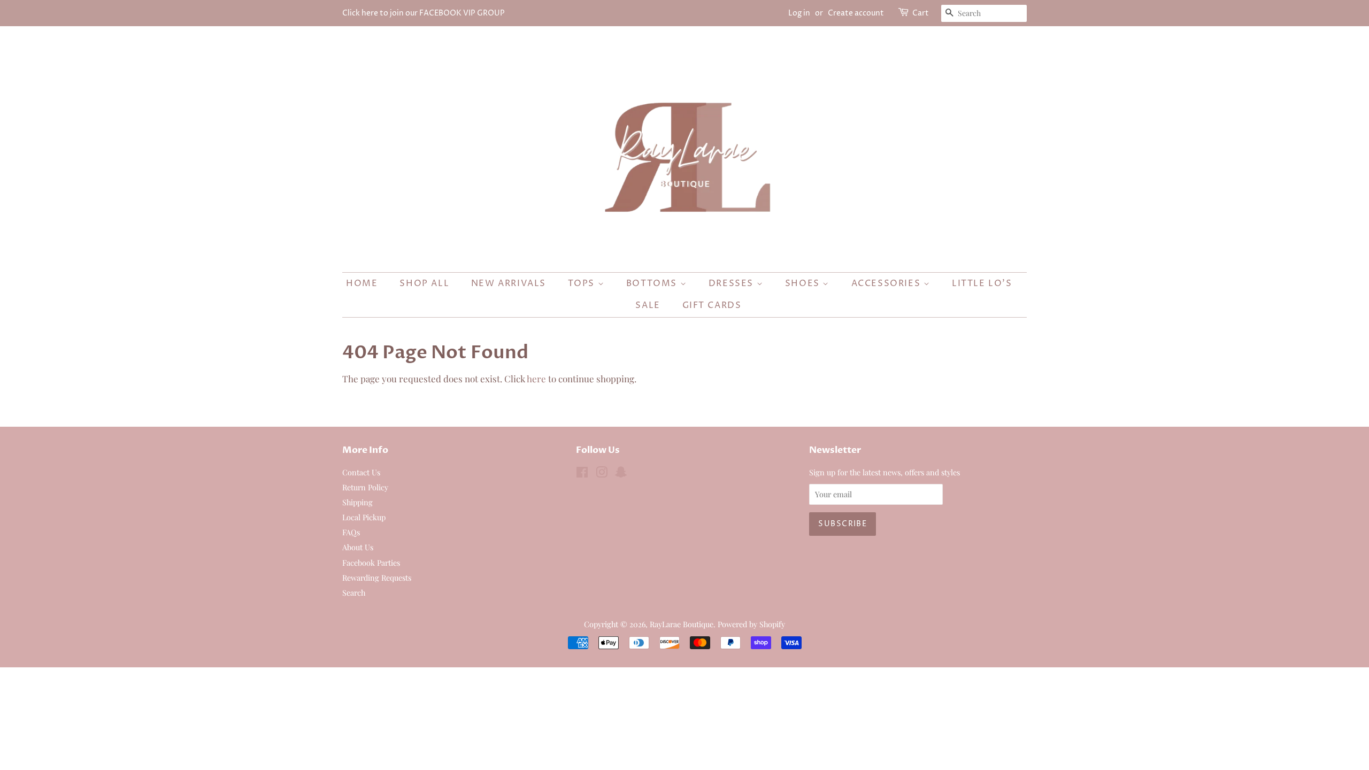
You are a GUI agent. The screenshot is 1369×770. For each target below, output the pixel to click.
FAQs (351, 532)
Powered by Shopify (751, 624)
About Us (357, 547)
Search (353, 592)
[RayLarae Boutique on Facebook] (582, 473)
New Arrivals (508, 283)
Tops (583, 283)
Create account (856, 13)
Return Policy (365, 487)
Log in (799, 13)
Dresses (733, 283)
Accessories (887, 283)
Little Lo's (982, 283)
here (536, 378)
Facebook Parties (371, 562)
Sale (647, 305)
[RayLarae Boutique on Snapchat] (621, 473)
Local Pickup (364, 517)
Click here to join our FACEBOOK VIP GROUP (423, 13)
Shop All (424, 283)
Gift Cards (712, 305)
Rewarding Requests (376, 577)
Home (362, 283)
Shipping (357, 502)
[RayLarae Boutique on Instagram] (601, 473)
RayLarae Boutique (681, 624)
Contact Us (361, 472)
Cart (920, 13)
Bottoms (653, 283)
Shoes (804, 283)
